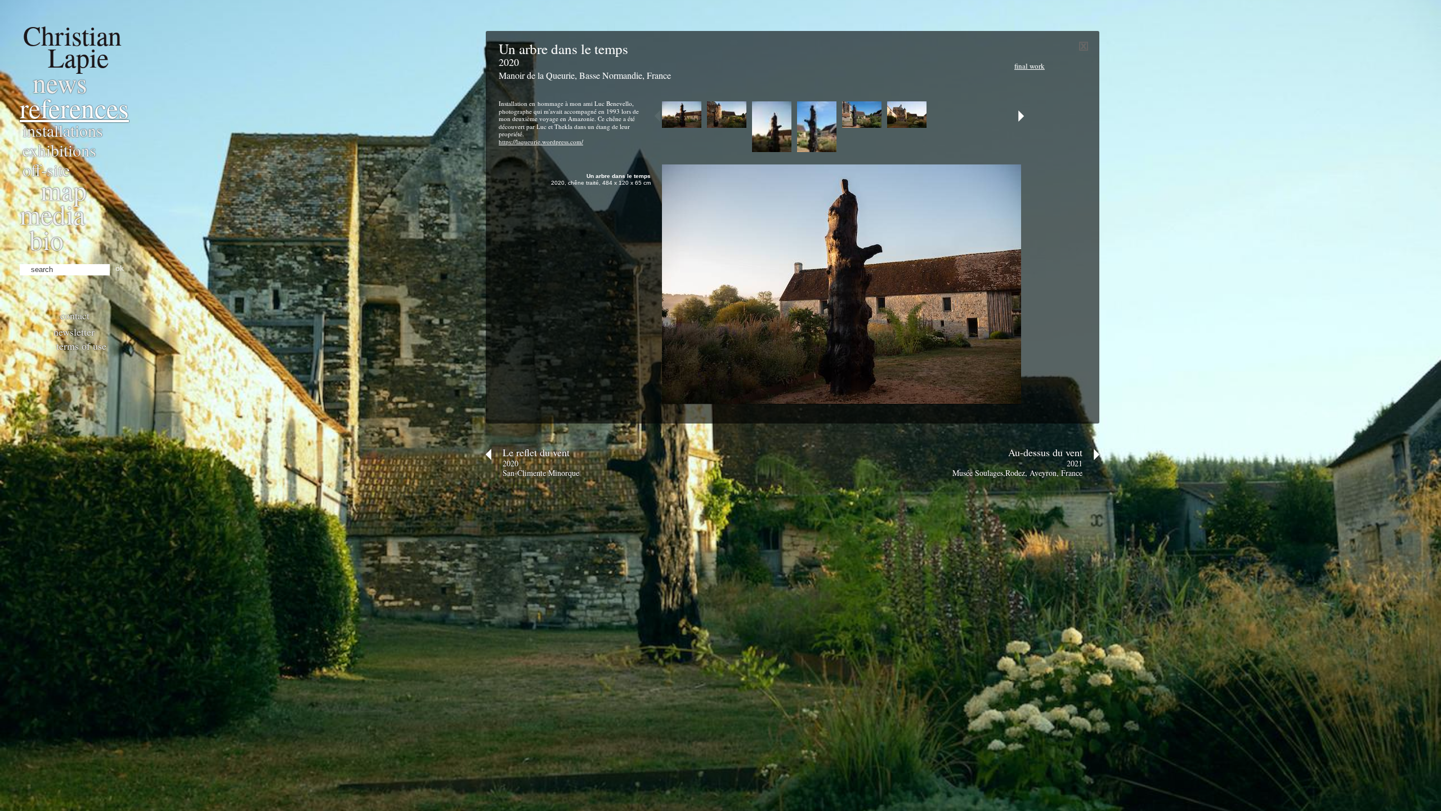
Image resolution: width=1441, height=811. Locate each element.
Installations (63, 130)
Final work (1029, 66)
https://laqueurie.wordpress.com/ (541, 141)
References (74, 108)
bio (46, 239)
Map (64, 190)
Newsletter (74, 331)
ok (119, 268)
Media (52, 214)
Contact (74, 315)
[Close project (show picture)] (1083, 48)
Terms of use (81, 346)
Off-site (46, 169)
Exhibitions (59, 150)
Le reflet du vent (536, 452)
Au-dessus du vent (1045, 452)
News (60, 82)
